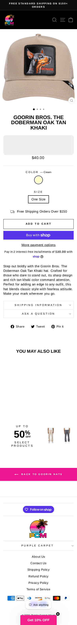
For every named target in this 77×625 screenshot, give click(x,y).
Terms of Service (38, 589)
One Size (38, 199)
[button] (38, 620)
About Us (38, 556)
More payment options (38, 245)
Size (38, 191)
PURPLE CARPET (37, 545)
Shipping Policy (38, 569)
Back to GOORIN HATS (41, 474)
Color (39, 172)
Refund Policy (38, 576)
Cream (38, 180)
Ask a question (38, 313)
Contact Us (38, 563)
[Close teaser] (58, 614)
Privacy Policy (38, 582)
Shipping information (38, 305)
